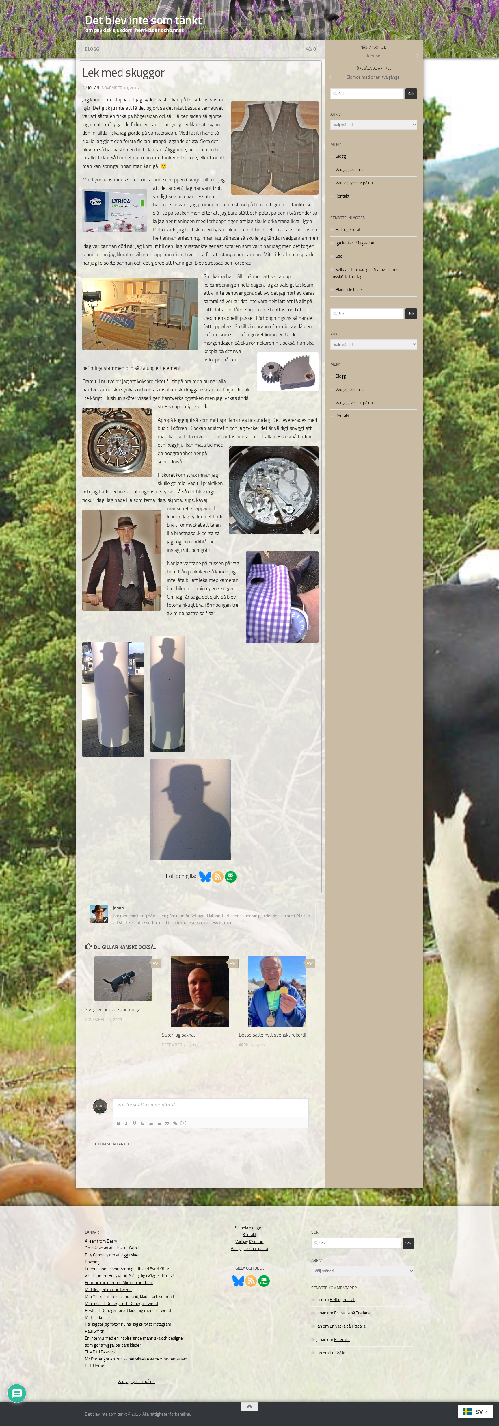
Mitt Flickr (94, 1317)
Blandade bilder (349, 289)
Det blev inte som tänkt (143, 20)
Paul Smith (94, 1331)
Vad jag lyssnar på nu (354, 182)
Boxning (92, 1262)
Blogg (92, 49)
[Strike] (143, 1123)
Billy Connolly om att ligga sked (112, 1255)
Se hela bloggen (249, 1227)
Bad (339, 256)
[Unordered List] (159, 1123)
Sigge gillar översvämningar (113, 1009)
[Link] (175, 1123)
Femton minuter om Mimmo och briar (119, 1282)
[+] (183, 1123)
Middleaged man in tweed (108, 1289)
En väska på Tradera (352, 1313)
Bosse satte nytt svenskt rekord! (272, 1035)
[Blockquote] (167, 1123)
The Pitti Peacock (100, 1352)
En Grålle (342, 1339)
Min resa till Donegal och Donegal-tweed (121, 1303)
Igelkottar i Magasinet (355, 243)
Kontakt (342, 196)
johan (93, 88)
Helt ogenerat (348, 229)
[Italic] (126, 1123)
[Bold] (118, 1123)
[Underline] (135, 1123)
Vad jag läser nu (350, 169)
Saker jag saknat (178, 1035)
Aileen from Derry (101, 1241)
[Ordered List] (151, 1123)
